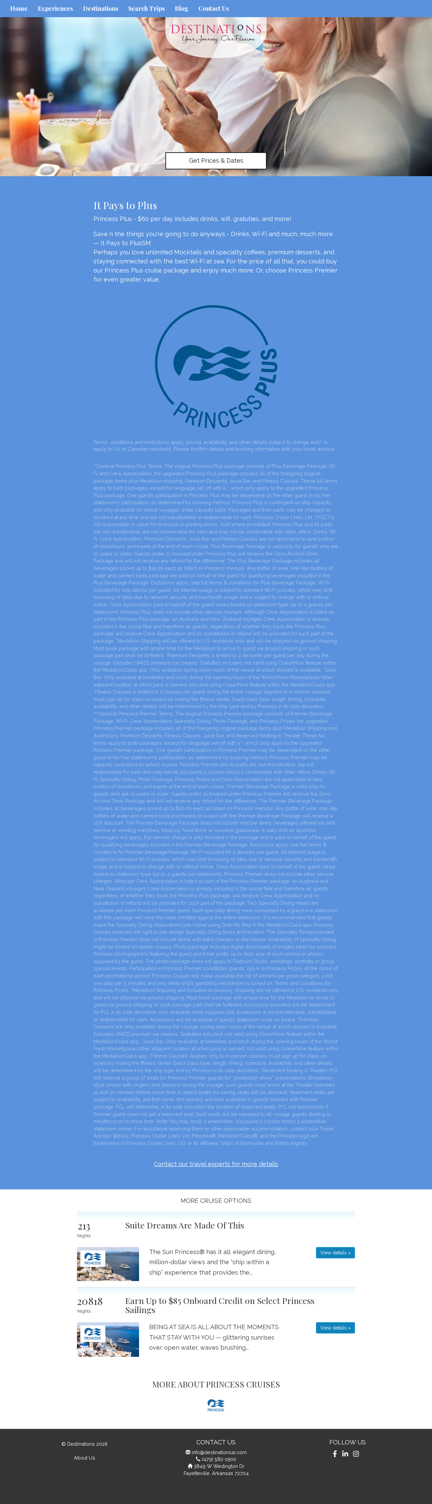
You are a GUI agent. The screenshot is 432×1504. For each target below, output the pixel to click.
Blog (181, 8)
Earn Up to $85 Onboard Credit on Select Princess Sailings (220, 1305)
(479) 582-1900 (219, 1459)
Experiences (55, 8)
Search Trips (146, 8)
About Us (84, 1458)
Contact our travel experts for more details (216, 1163)
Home (19, 8)
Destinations (100, 8)
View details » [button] (335, 1252)
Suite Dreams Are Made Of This (184, 1224)
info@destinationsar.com (219, 1452)
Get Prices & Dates (216, 160)
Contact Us (213, 8)
